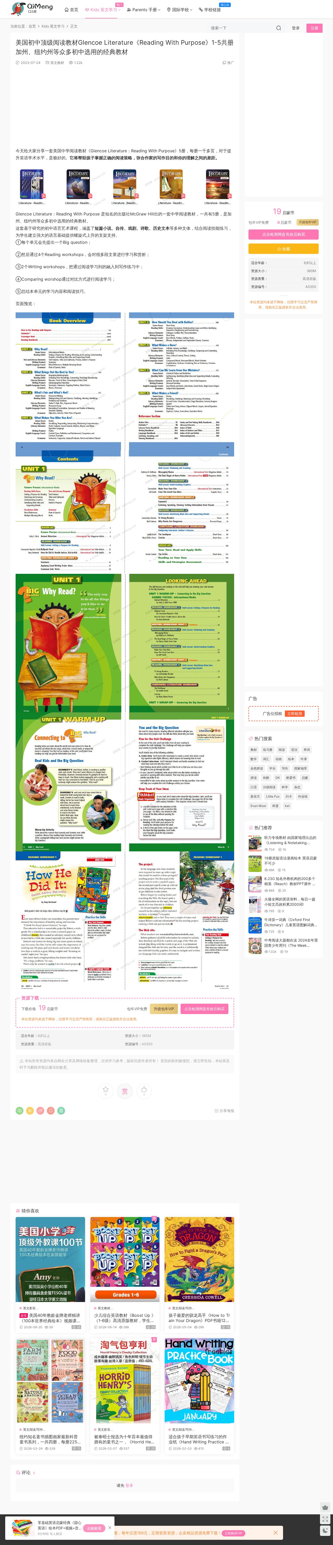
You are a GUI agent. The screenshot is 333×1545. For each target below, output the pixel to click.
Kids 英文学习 (104, 7)
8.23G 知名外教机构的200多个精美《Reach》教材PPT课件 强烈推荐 (290, 883)
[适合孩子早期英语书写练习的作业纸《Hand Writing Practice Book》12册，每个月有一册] (199, 1380)
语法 (294, 750)
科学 (285, 787)
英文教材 (57, 63)
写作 (285, 768)
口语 (254, 787)
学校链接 (213, 7)
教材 (254, 750)
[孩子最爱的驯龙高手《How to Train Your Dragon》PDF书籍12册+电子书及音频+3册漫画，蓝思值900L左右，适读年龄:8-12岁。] (199, 1259)
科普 (275, 806)
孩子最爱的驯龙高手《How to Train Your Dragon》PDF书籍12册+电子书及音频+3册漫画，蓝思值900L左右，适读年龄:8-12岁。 (199, 1318)
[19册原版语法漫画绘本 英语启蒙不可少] (255, 864)
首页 (73, 9)
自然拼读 (257, 768)
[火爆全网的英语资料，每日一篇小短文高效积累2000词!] (255, 905)
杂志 (297, 787)
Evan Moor (258, 806)
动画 (279, 759)
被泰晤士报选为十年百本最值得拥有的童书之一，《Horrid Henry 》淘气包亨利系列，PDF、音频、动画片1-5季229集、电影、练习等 (124, 1439)
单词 (307, 750)
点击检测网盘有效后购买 (204, 1009)
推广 (230, 63)
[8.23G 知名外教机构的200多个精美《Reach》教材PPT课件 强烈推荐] (255, 884)
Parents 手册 (144, 9)
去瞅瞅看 (94, 1528)
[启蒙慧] (31, 9)
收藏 (285, 248)
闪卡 (289, 796)
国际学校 (180, 9)
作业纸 (303, 796)
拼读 (254, 778)
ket (287, 806)
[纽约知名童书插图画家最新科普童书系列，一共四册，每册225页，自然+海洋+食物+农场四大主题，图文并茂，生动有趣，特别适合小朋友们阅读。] (50, 1380)
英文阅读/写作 (182, 1308)
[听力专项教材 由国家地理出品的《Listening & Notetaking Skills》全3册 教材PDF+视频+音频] (255, 843)
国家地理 (300, 768)
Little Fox (272, 796)
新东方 (255, 796)
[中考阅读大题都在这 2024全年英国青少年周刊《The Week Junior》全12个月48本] (255, 946)
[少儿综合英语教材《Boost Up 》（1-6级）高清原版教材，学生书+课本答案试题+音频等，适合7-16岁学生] (125, 1259)
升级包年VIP (164, 1009)
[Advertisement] (125, 105)
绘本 (291, 759)
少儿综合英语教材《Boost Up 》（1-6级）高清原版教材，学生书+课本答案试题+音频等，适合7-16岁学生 (125, 1318)
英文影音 (29, 1308)
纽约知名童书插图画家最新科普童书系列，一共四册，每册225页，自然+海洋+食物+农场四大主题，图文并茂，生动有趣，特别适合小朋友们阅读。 (49, 1439)
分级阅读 (269, 787)
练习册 (267, 750)
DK (278, 778)
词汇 (266, 759)
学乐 (272, 768)
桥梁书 (291, 778)
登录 (129, 1485)
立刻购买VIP (233, 1533)
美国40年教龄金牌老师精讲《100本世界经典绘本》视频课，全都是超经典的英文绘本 (50, 1318)
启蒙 (305, 778)
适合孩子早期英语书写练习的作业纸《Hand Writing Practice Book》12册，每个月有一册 (198, 1439)
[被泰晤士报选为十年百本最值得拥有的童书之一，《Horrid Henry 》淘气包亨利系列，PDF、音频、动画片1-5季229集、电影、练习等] (125, 1380)
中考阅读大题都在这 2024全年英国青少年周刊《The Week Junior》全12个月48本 (291, 945)
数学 (254, 759)
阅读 (282, 750)
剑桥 (266, 778)
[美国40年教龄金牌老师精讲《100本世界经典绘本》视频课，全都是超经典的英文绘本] (50, 1259)
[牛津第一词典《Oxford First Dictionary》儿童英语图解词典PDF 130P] (255, 925)
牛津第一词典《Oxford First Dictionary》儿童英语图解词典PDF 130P (289, 924)
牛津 (303, 759)
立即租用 (294, 713)
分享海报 (226, 1110)
